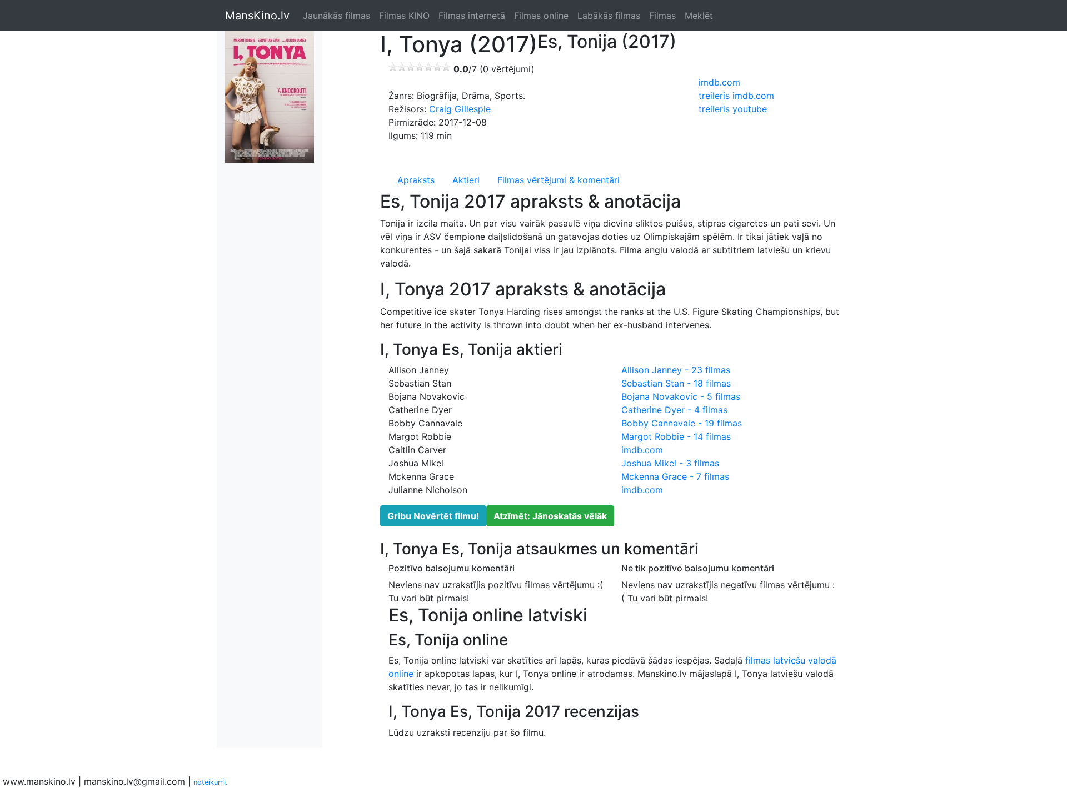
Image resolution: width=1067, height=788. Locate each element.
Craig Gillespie (460, 108)
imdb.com (719, 82)
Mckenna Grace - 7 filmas (675, 476)
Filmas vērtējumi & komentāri (558, 179)
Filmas (662, 15)
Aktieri (466, 179)
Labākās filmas (608, 15)
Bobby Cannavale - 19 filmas (681, 423)
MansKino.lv (257, 15)
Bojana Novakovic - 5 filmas (680, 396)
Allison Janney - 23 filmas (675, 369)
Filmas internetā (471, 15)
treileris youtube (733, 108)
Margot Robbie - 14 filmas (676, 436)
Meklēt (699, 15)
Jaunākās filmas (336, 15)
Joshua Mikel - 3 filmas (670, 463)
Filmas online (541, 15)
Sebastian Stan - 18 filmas (676, 383)
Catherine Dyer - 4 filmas (674, 409)
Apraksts (416, 179)
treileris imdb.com (736, 95)
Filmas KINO (404, 15)
